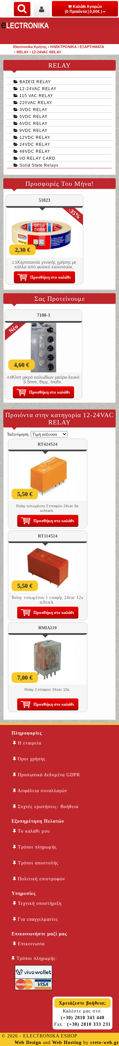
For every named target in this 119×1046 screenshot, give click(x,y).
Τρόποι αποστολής (37, 862)
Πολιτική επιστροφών (40, 878)
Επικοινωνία (30, 943)
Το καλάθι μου (33, 831)
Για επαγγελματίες (37, 919)
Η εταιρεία (28, 743)
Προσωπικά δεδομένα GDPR (48, 774)
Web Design (28, 1042)
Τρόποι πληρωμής (36, 847)
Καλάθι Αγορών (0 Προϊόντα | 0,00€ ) (83, 9)
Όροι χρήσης (31, 758)
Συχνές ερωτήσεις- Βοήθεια (47, 806)
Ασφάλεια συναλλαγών (41, 790)
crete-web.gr (104, 1042)
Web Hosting (67, 1042)
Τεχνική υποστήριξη (38, 903)
